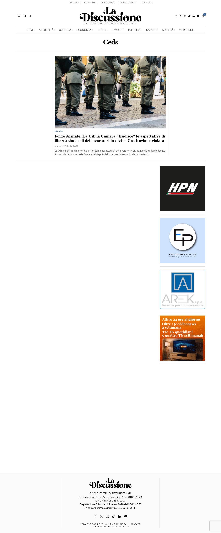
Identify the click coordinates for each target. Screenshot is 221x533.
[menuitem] (73, 3)
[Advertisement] (182, 415)
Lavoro (59, 131)
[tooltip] (176, 16)
